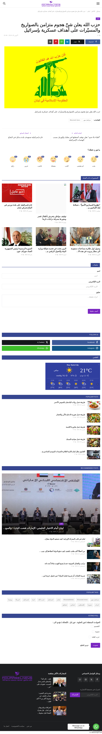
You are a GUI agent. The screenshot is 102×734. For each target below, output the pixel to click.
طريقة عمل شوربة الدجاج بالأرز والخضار (70, 414)
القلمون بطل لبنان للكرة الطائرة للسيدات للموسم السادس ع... (63, 451)
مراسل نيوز (87, 120)
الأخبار (93, 11)
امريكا (18, 599)
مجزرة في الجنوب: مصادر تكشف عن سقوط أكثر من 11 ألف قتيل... (43, 697)
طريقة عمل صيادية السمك (75, 439)
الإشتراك (75, 694)
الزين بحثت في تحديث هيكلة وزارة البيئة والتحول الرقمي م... (52, 249)
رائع (12, 166)
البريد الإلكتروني (94, 281)
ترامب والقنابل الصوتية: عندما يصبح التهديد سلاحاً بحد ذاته (65, 563)
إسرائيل (26, 599)
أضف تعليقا (94, 311)
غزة (33, 599)
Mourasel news (75, 120)
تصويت (95, 645)
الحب (67, 166)
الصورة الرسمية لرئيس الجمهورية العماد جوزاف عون (18, 249)
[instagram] (85, 679)
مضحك (53, 166)
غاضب (40, 166)
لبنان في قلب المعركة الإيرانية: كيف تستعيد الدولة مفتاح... (64, 539)
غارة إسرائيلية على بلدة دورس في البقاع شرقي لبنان (18, 206)
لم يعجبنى (80, 166)
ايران (97, 605)
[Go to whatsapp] (96, 727)
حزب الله (41, 599)
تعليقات (95, 265)
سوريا (90, 605)
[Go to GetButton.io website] (96, 731)
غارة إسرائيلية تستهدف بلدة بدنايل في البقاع (25, 137)
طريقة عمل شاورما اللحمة (75, 427)
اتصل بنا (6, 726)
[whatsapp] (80, 679)
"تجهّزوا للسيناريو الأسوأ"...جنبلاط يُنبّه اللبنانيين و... (86, 206)
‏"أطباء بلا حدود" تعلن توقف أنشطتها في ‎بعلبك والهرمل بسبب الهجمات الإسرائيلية (76, 138)
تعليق (98, 292)
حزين (26, 166)
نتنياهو (65, 605)
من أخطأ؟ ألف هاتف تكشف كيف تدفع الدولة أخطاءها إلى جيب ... (62, 551)
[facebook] (97, 679)
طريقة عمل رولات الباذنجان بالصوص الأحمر (69, 402)
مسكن (98, 11)
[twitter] (91, 679)
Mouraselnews (69, 599)
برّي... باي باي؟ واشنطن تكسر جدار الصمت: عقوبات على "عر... (44, 683)
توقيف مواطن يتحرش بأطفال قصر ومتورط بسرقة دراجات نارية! (52, 217)
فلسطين (81, 605)
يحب (93, 166)
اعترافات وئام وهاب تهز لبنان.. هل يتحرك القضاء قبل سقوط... (44, 710)
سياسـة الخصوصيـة (17, 726)
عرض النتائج (84, 645)
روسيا (10, 599)
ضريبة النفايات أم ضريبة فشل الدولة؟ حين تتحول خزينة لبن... (63, 576)
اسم (98, 271)
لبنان (88, 11)
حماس (73, 605)
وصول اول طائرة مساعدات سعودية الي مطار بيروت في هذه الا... (85, 249)
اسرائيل (50, 599)
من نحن (29, 726)
